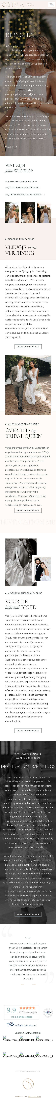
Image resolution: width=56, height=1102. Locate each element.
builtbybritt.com (34, 1097)
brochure (27, 138)
